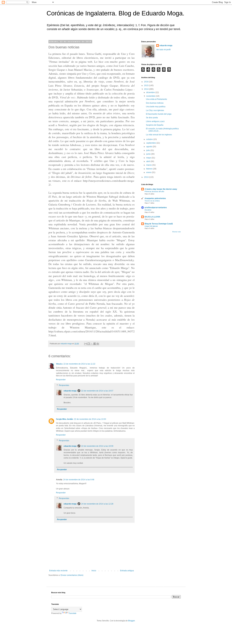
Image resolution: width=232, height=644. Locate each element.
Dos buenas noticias (155, 103)
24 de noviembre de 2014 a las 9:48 (78, 480)
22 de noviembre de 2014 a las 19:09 (97, 446)
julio (148, 150)
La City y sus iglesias (155, 110)
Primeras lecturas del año (154, 191)
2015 (146, 85)
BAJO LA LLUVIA (152, 217)
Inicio (94, 571)
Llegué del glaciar (151, 226)
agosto (149, 146)
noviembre (151, 96)
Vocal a (59, 364)
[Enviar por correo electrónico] (85, 343)
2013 (146, 177)
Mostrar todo (176, 232)
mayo (149, 158)
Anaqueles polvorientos (155, 198)
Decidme (148, 210)
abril (148, 161)
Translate (72, 613)
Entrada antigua (127, 571)
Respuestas (64, 385)
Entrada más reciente (58, 571)
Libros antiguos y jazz (155, 121)
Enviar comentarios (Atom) (72, 575)
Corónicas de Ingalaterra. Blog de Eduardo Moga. (115, 13)
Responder (61, 380)
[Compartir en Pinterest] (97, 343)
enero (149, 172)
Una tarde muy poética (155, 106)
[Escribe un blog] (88, 343)
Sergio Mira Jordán (64, 419)
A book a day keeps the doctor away (161, 189)
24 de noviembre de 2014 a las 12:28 (97, 504)
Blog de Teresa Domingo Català (159, 224)
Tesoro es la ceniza (152, 201)
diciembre (150, 92)
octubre (149, 139)
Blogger (131, 621)
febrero (149, 169)
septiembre (151, 143)
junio (148, 154)
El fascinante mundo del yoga (158, 114)
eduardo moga (70, 391)
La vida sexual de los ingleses (159, 135)
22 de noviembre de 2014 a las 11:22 (79, 364)
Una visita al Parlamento (156, 99)
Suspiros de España (154, 125)
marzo (149, 165)
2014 (146, 89)
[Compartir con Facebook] (94, 343)
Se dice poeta (152, 118)
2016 (146, 82)
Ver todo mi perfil (163, 49)
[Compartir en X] (91, 343)
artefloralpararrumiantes (156, 207)
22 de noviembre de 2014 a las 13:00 (90, 419)
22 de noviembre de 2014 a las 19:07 (97, 391)
